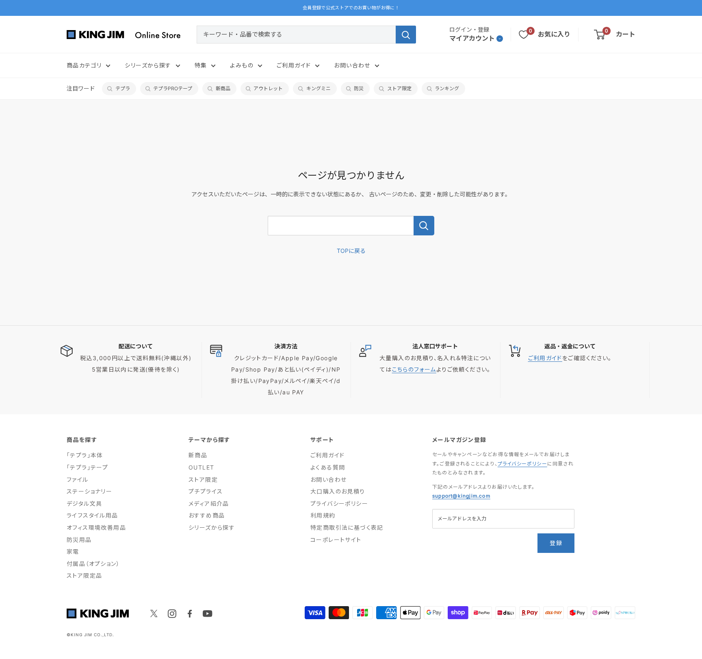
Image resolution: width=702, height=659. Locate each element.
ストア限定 (399, 88)
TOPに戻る (351, 250)
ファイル (78, 479)
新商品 (223, 88)
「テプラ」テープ (87, 467)
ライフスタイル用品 (92, 515)
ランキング (447, 88)
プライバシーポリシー (339, 503)
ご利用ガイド (294, 65)
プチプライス (205, 491)
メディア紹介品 (208, 503)
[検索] (406, 34)
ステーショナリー (89, 491)
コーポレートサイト (336, 539)
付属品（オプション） (93, 563)
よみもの (242, 65)
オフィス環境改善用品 (96, 527)
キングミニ (318, 88)
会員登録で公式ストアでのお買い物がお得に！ (351, 8)
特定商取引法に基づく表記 (347, 527)
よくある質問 (327, 467)
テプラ (122, 88)
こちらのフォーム (414, 369)
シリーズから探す (148, 65)
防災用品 (79, 539)
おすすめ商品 (206, 515)
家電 (73, 551)
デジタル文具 (84, 503)
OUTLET (201, 467)
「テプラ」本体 (85, 455)
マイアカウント (472, 38)
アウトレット (268, 88)
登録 (556, 542)
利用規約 (323, 515)
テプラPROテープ (172, 88)
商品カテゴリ (84, 65)
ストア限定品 (84, 575)
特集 (201, 65)
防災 (359, 88)
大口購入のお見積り (337, 491)
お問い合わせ (352, 65)
